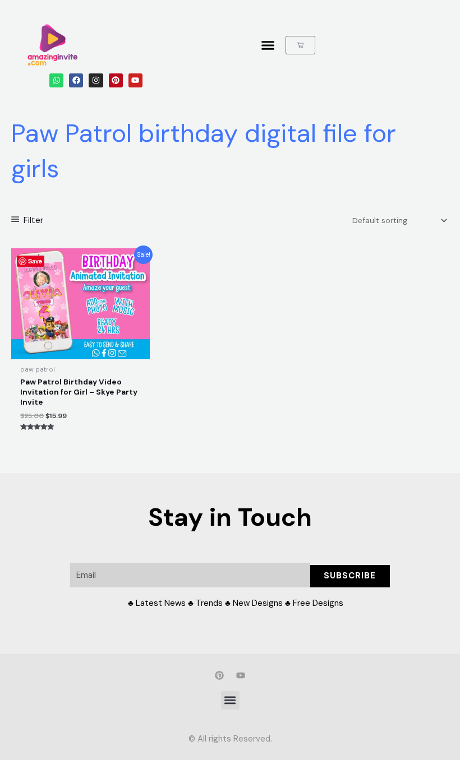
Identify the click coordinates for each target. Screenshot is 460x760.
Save (35, 261)
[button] (268, 45)
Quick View (80, 351)
